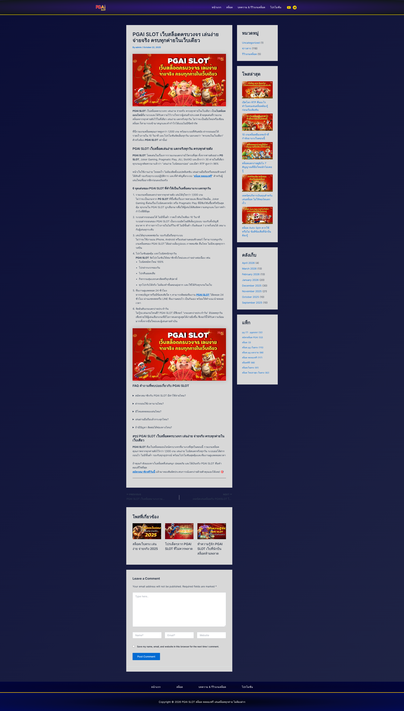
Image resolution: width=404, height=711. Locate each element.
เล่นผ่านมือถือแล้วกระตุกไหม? (152, 419)
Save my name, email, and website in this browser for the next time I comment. (178, 646)
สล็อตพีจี (248, 362)
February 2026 (251, 274)
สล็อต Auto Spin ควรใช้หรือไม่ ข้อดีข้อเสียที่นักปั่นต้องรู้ (256, 231)
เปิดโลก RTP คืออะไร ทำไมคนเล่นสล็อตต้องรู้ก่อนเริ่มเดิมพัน (255, 106)
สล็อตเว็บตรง (250, 367)
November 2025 (252, 291)
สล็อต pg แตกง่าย (253, 352)
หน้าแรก (216, 7)
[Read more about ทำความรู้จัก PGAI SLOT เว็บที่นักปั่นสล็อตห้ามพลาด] (211, 531)
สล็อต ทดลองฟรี (203, 176)
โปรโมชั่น (275, 7)
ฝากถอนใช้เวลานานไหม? (149, 403)
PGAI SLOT (203, 294)
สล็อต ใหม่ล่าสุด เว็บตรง (255, 372)
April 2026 (248, 262)
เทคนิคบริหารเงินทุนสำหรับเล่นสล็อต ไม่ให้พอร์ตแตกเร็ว (257, 199)
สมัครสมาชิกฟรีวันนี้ (144, 471)
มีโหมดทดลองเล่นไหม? (148, 411)
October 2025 (250, 296)
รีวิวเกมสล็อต (249, 54)
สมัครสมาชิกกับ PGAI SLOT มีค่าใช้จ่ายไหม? (160, 395)
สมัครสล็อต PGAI (252, 337)
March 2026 (249, 268)
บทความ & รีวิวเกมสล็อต (251, 7)
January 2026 (250, 279)
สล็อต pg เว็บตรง (252, 347)
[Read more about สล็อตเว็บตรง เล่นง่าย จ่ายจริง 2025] (147, 531)
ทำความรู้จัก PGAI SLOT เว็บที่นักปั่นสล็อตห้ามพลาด (210, 548)
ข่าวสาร (246, 48)
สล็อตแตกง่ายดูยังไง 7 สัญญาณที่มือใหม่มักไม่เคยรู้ (257, 167)
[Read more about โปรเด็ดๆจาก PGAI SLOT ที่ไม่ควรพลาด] (179, 531)
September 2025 (252, 302)
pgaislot (256, 332)
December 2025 (251, 285)
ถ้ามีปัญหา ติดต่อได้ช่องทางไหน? (153, 427)
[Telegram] (295, 7)
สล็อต (229, 7)
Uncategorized (251, 42)
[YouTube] (289, 7)
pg (245, 332)
